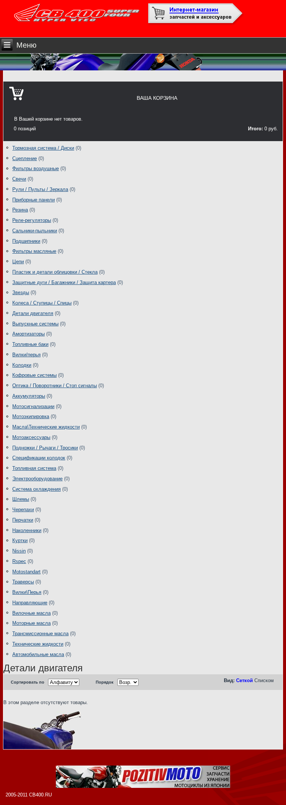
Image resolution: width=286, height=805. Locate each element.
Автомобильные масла (38, 654)
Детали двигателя (32, 313)
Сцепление (24, 158)
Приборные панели (33, 200)
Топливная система (34, 468)
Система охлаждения (36, 489)
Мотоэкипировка (30, 416)
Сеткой (244, 680)
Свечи (19, 179)
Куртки (20, 540)
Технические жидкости (37, 644)
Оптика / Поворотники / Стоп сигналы (54, 385)
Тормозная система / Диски (43, 148)
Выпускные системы (35, 324)
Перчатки (22, 520)
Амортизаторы (28, 334)
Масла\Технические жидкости (46, 427)
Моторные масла (31, 623)
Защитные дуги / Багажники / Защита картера (64, 282)
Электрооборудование (37, 478)
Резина (20, 210)
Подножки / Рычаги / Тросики (45, 448)
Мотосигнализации (33, 406)
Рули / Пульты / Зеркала (40, 189)
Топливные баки (30, 344)
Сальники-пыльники (34, 230)
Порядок (105, 682)
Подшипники (26, 241)
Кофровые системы (34, 375)
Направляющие (29, 602)
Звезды (20, 292)
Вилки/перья (26, 354)
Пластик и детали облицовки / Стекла (55, 272)
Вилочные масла (31, 613)
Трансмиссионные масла (40, 633)
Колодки (21, 365)
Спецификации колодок (38, 458)
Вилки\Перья (26, 592)
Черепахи (23, 509)
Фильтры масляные (34, 251)
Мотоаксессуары (31, 437)
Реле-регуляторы (31, 220)
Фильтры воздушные (35, 168)
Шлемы (20, 499)
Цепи (18, 261)
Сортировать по (27, 682)
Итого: (255, 128)
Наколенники (26, 530)
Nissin (19, 551)
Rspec (19, 561)
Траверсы (23, 582)
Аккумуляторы (28, 396)
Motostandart (26, 572)
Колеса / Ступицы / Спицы (42, 303)
